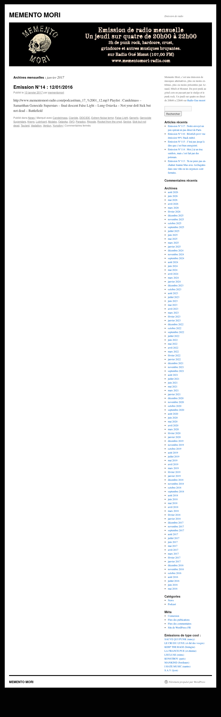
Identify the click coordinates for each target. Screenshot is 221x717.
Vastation (36, 125)
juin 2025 (173, 234)
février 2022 (174, 355)
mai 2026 (172, 199)
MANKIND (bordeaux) (176, 662)
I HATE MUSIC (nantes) (177, 666)
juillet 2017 (173, 538)
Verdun (47, 125)
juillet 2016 (173, 580)
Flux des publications (179, 619)
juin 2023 (173, 301)
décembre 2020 (175, 398)
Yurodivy (58, 125)
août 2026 (173, 192)
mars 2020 (173, 429)
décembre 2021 (175, 363)
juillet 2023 (173, 297)
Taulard (25, 125)
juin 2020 (173, 417)
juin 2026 (173, 196)
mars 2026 (173, 207)
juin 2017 (173, 542)
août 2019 (173, 452)
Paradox (81, 121)
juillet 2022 (173, 336)
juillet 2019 (173, 456)
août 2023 (173, 293)
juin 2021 (173, 382)
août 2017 (173, 534)
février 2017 (174, 557)
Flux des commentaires (179, 623)
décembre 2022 (175, 324)
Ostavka (63, 121)
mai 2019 (172, 460)
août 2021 (173, 374)
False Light (121, 117)
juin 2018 (173, 499)
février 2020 (174, 433)
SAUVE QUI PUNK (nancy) (179, 639)
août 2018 (173, 495)
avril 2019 (173, 464)
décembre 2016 (175, 565)
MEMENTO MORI (34, 14)
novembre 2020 (176, 402)
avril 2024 (173, 273)
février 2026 (174, 211)
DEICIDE (84, 117)
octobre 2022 (174, 328)
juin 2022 (173, 339)
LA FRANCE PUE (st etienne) (180, 650)
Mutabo (52, 121)
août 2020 (173, 413)
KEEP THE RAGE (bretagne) (179, 647)
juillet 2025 (173, 231)
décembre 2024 (175, 250)
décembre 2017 (175, 522)
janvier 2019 (174, 475)
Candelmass (60, 117)
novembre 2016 (176, 569)
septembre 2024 (176, 258)
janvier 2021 (174, 394)
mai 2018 (172, 503)
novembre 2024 (176, 254)
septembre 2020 (176, 409)
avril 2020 (173, 425)
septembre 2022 (176, 332)
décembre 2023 (175, 285)
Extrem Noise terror (102, 117)
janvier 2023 (174, 320)
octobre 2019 (174, 448)
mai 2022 (172, 343)
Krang (31, 121)
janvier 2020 (174, 437)
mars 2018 (173, 510)
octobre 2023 (174, 289)
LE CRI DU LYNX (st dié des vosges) (184, 643)
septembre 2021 (176, 371)
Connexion (173, 615)
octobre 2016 (174, 573)
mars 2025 (173, 242)
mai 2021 (172, 386)
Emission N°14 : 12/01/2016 (43, 87)
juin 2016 (173, 584)
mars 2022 (173, 351)
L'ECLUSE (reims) (174, 654)
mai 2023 (172, 304)
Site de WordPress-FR (179, 627)
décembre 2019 (175, 441)
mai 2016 (172, 588)
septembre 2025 (176, 227)
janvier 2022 (174, 359)
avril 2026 (173, 203)
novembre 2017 (176, 526)
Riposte (91, 121)
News (31, 117)
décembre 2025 (175, 215)
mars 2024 (173, 277)
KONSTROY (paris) (175, 658)
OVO (71, 121)
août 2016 (173, 577)
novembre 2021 (176, 367)
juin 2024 (173, 266)
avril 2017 (173, 549)
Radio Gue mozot (196, 100)
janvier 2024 (174, 281)
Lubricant (41, 121)
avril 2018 (173, 507)
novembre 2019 (176, 444)
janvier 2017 (174, 561)
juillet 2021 (173, 378)
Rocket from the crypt (109, 121)
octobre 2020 (174, 406)
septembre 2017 (176, 530)
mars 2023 (173, 312)
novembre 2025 (176, 219)
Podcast (172, 604)
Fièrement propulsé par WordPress (187, 682)
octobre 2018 (174, 487)
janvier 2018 (174, 518)
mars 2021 (173, 390)
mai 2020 (172, 421)
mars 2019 (173, 468)
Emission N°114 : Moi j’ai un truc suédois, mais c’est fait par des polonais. (185, 153)
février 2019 (174, 472)
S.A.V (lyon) (171, 670)
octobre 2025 (174, 223)
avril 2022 (173, 347)
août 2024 (173, 262)
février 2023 (174, 316)
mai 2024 (172, 269)
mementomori (56, 92)
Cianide (73, 117)
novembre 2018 (176, 483)
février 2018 (174, 514)
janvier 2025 (174, 246)
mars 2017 (173, 553)
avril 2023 (173, 308)
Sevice (127, 121)
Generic (134, 117)
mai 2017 (172, 545)
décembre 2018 (175, 479)
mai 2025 (172, 238)
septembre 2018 (176, 491)
